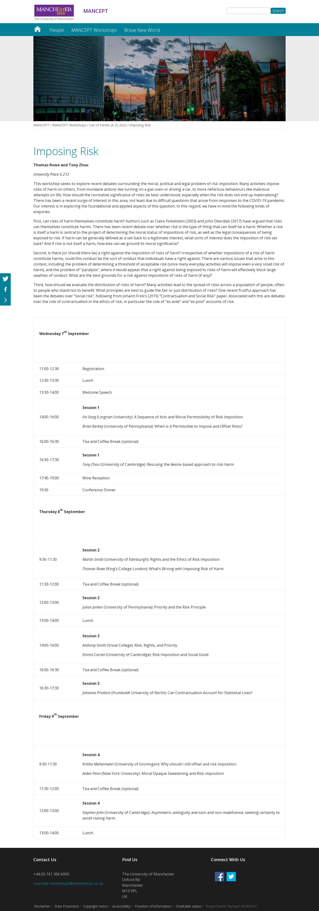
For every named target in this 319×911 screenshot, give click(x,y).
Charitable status (188, 906)
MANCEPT (37, 28)
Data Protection (66, 906)
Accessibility (121, 906)
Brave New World (142, 30)
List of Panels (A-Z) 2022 (108, 125)
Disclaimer (42, 906)
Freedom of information (153, 906)
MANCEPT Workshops (94, 30)
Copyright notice (95, 906)
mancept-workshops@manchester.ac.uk (68, 883)
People (57, 30)
